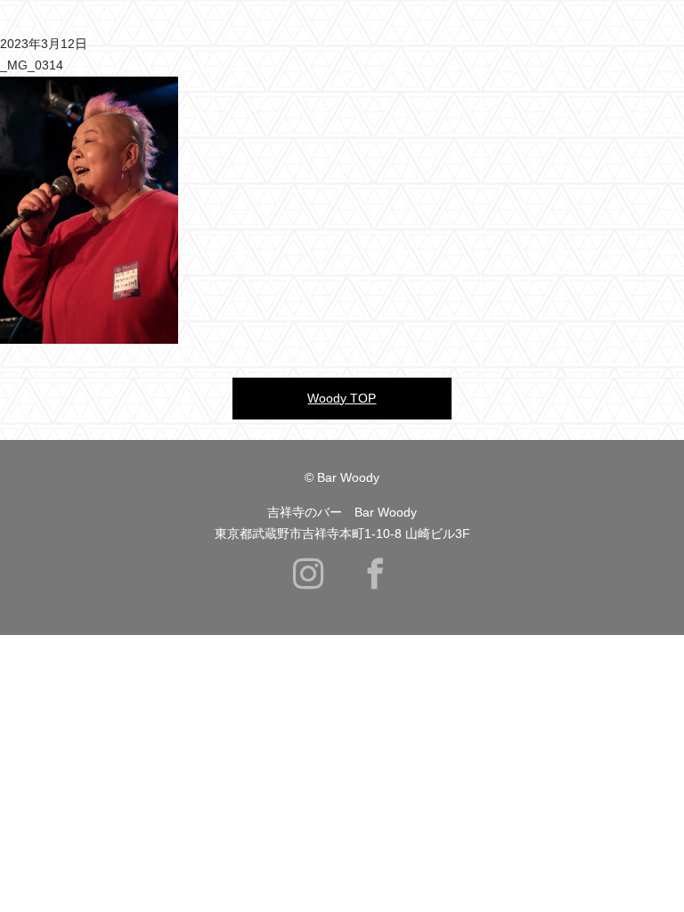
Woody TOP (341, 398)
